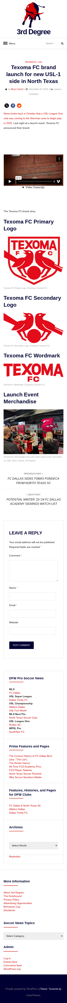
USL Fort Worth (18, 710)
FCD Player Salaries (20, 770)
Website (13, 622)
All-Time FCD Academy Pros (25, 766)
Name (13, 587)
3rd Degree (33, 32)
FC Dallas (14, 692)
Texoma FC (31, 62)
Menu (11, 43)
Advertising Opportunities (18, 903)
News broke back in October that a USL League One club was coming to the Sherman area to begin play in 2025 (33, 118)
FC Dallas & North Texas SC (25, 805)
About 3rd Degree (14, 892)
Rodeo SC (15, 724)
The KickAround (13, 896)
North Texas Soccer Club (23, 717)
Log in (7, 958)
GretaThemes (33, 995)
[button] (6, 105)
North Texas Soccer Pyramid (25, 773)
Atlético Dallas (17, 707)
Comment (15, 555)
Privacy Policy (11, 899)
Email (13, 605)
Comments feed (13, 965)
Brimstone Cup (12, 906)
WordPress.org (12, 969)
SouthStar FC (16, 731)
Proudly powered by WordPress (22, 989)
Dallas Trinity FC (18, 699)
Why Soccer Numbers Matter (25, 777)
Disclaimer (9, 910)
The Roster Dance (20, 763)
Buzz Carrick (17, 89)
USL (40, 62)
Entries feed (10, 961)
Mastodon (14, 856)
